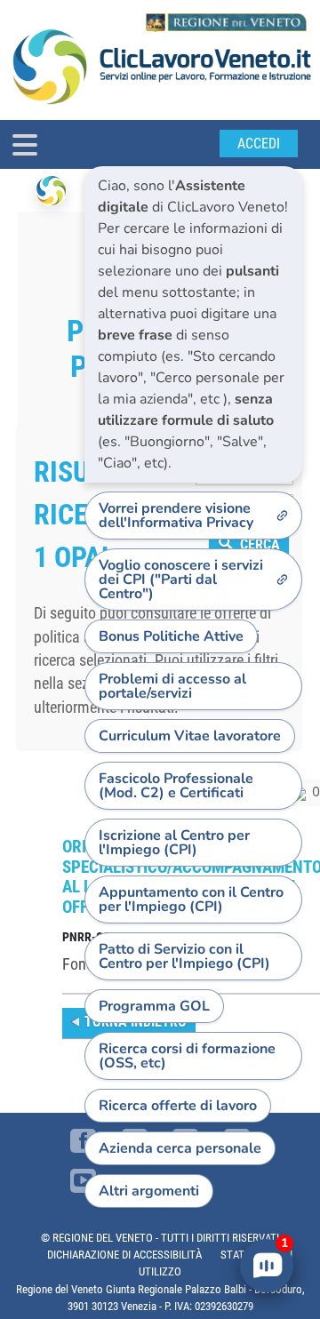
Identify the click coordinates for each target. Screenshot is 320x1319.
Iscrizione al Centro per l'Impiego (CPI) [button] (174, 842)
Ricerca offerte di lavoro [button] (178, 1105)
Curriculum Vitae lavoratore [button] (190, 736)
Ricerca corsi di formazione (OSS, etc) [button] (187, 1056)
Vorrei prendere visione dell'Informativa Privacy (176, 515)
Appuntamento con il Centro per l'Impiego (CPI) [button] (191, 899)
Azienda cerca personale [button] (180, 1148)
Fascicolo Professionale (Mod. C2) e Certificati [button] (176, 786)
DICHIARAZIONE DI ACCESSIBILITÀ (124, 1254)
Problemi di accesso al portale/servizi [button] (172, 686)
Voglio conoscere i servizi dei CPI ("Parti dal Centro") (181, 580)
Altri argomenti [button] (149, 1191)
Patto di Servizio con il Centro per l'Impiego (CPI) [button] (184, 956)
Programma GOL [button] (154, 1006)
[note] (193, 324)
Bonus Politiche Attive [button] (171, 636)
